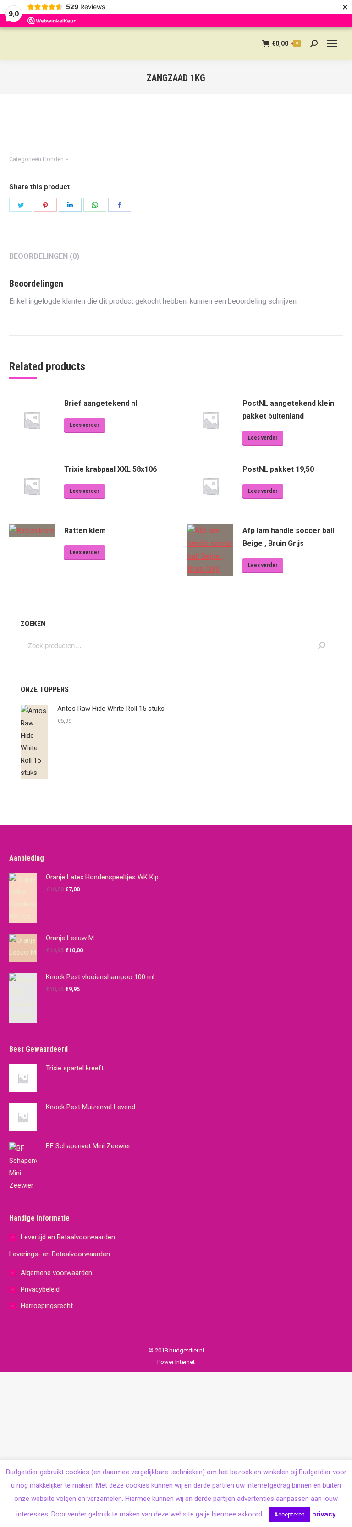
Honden (53, 159)
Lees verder (84, 425)
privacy (324, 1514)
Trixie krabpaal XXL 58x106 (110, 469)
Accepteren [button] (289, 1514)
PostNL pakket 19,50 (278, 469)
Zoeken (321, 645)
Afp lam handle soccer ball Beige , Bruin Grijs (288, 537)
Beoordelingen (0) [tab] (44, 256)
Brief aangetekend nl (100, 403)
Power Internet (176, 1361)
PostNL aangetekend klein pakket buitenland (288, 409)
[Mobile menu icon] (332, 43)
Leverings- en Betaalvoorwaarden (59, 1254)
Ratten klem (85, 530)
